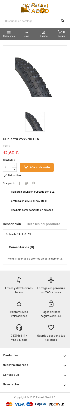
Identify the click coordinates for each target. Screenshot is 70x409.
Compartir (19, 183)
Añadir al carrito (37, 167)
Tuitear (26, 183)
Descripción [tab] (12, 224)
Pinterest (33, 183)
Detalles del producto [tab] (43, 224)
